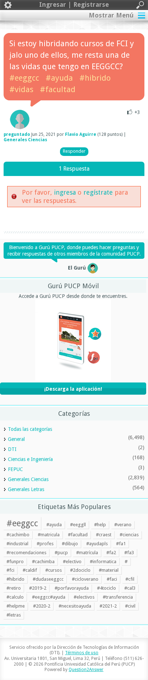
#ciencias (129, 534)
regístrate (98, 192)
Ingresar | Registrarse (74, 4)
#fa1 (121, 543)
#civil (130, 606)
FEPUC (15, 469)
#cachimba (43, 561)
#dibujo (70, 543)
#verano (122, 524)
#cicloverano (85, 579)
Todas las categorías (30, 429)
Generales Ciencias (25, 139)
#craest (103, 534)
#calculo (15, 597)
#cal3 (129, 588)
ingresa (65, 192)
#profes (45, 543)
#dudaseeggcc (48, 579)
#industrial (17, 543)
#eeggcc (24, 77)
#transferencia (118, 597)
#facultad (57, 89)
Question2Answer (86, 669)
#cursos (53, 570)
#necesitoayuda (75, 606)
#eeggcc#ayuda (48, 597)
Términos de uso (81, 652)
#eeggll (78, 524)
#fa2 (111, 552)
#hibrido (95, 77)
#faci (112, 579)
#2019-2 (37, 588)
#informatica (103, 561)
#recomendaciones (26, 552)
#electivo (72, 561)
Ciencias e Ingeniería (30, 459)
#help (100, 524)
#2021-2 (108, 606)
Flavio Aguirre (80, 134)
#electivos (84, 597)
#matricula (49, 534)
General (16, 439)
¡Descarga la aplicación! (73, 389)
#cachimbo (17, 534)
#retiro (13, 588)
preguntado (17, 134)
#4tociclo (106, 588)
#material (109, 570)
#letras (13, 615)
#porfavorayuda (72, 588)
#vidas (21, 89)
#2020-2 (41, 606)
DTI (12, 449)
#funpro (15, 561)
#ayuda (59, 77)
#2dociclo (80, 570)
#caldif (30, 570)
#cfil (129, 579)
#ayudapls (97, 543)
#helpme (15, 606)
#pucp (61, 552)
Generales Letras (26, 489)
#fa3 (129, 552)
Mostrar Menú (111, 15)
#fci (10, 570)
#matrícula (87, 552)
